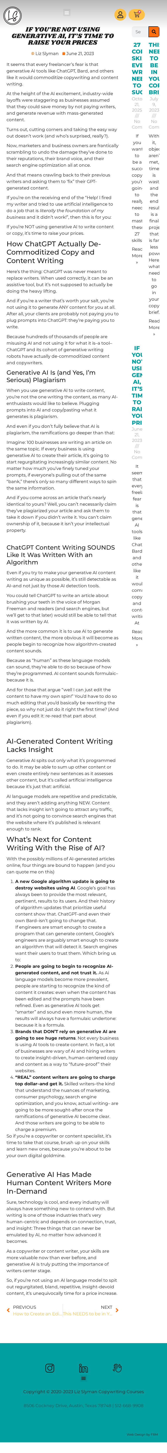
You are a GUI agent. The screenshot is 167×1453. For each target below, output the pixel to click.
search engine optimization (37, 165)
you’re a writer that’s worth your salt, (59, 300)
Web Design (136, 1434)
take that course (41, 1142)
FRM (154, 1434)
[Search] (154, 31)
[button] (66, 12)
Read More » (137, 256)
